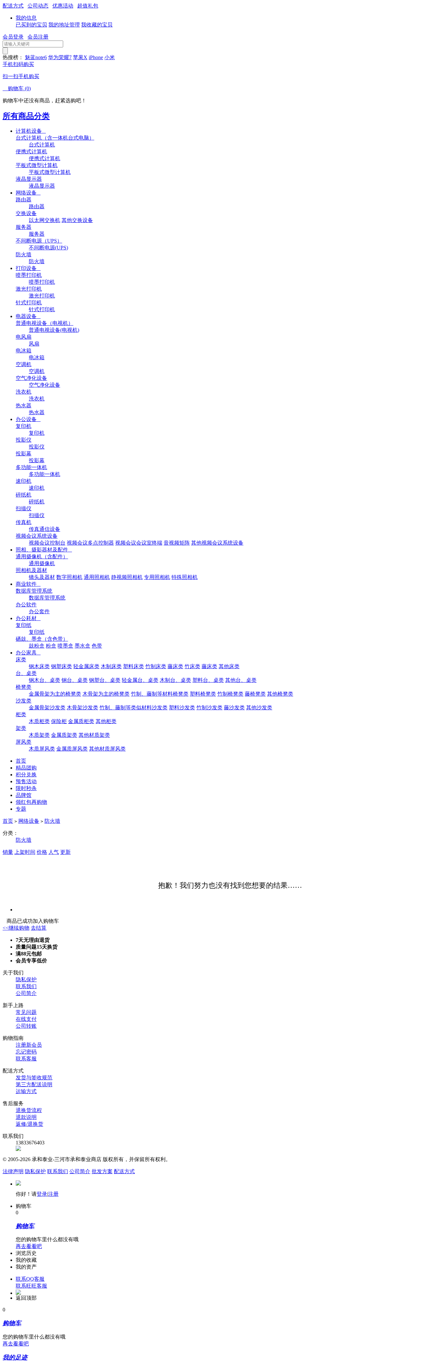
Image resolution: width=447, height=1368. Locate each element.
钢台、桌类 (75, 680)
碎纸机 (23, 495)
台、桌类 (26, 673)
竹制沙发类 (209, 707)
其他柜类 (106, 721)
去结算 (38, 928)
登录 (42, 1194)
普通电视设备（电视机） (44, 323)
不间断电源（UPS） (39, 241)
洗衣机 (23, 392)
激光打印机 (29, 289)
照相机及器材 (31, 570)
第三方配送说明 (34, 1084)
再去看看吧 (29, 1246)
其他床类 (229, 666)
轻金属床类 (86, 666)
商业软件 (28, 584)
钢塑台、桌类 (104, 680)
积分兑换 (26, 774)
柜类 (21, 714)
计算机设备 (31, 131)
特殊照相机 (184, 577)
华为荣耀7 (60, 57)
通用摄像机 (42, 563)
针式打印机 (29, 302)
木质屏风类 (42, 749)
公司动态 (37, 5)
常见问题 (26, 1012)
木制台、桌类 (175, 680)
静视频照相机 (127, 577)
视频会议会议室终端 (138, 543)
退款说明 (26, 1117)
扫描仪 (23, 508)
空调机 (23, 364)
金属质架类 (64, 735)
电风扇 (23, 337)
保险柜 (59, 721)
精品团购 (26, 767)
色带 (97, 646)
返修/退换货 (29, 1124)
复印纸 (23, 625)
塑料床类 (133, 666)
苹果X (80, 57)
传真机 (23, 522)
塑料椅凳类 (203, 694)
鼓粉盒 (37, 646)
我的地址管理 (64, 24)
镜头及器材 (42, 577)
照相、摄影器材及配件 (44, 549)
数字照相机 (69, 577)
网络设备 (28, 192)
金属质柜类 (81, 721)
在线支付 (26, 1019)
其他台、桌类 (241, 680)
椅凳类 (23, 687)
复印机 (23, 426)
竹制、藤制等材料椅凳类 (159, 694)
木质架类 (39, 735)
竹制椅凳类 (230, 694)
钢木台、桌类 (44, 680)
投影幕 (23, 453)
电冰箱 (23, 350)
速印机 (23, 481)
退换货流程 (29, 1110)
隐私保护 (26, 979)
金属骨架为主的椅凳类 (55, 694)
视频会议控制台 (47, 543)
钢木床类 (39, 666)
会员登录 (13, 37)
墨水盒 (82, 646)
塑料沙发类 (182, 707)
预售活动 (26, 781)
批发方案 (102, 1171)
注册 (53, 1194)
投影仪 (23, 440)
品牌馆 (23, 795)
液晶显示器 (29, 179)
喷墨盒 (65, 646)
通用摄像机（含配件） (42, 556)
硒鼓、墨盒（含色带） (42, 639)
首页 (21, 761)
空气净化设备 (31, 378)
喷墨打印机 (29, 275)
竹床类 (192, 666)
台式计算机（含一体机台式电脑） (55, 138)
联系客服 (26, 1058)
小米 (109, 57)
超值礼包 (87, 5)
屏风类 (23, 742)
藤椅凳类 (255, 694)
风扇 (34, 343)
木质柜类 (39, 721)
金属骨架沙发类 (47, 707)
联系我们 (26, 986)
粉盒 (51, 646)
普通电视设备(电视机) (54, 330)
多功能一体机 (31, 467)
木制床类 (111, 666)
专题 (21, 809)
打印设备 (28, 268)
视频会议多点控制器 (90, 543)
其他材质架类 (94, 735)
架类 (21, 728)
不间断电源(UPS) (48, 247)
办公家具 (28, 652)
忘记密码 (26, 1052)
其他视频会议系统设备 (217, 543)
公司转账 (26, 1026)
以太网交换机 (44, 220)
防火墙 (23, 254)
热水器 (23, 405)
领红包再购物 (31, 802)
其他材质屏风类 (107, 749)
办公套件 (39, 611)
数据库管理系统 (34, 591)
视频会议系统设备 (37, 536)
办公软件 (26, 604)
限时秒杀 (26, 788)
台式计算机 (42, 144)
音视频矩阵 (177, 543)
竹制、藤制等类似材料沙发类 (133, 707)
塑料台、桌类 (208, 680)
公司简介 (26, 993)
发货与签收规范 (34, 1077)
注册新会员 (29, 1045)
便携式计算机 (31, 151)
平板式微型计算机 (37, 165)
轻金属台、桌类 (140, 680)
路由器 (23, 199)
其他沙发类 (259, 707)
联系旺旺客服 (31, 1286)
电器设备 (28, 316)
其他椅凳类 (280, 694)
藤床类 (175, 666)
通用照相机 (97, 577)
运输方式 (26, 1091)
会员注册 (37, 37)
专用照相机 (157, 577)
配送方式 (13, 5)
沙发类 (23, 700)
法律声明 (13, 1171)
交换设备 (26, 213)
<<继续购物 (16, 928)
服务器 (23, 227)
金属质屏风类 (72, 749)
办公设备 (28, 419)
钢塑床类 (61, 666)
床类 (21, 659)
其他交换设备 (77, 220)
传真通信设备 (44, 529)
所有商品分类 (26, 116)
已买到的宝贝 (31, 24)
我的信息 (26, 18)
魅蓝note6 (36, 57)
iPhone (96, 57)
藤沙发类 (234, 707)
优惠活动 (62, 5)
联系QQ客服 (30, 1279)
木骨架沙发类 (82, 707)
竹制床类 (155, 666)
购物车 (17, 88)
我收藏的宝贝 (97, 24)
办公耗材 (28, 618)
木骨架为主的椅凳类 (106, 694)
